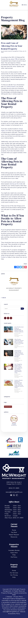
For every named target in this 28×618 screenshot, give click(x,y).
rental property (11, 86)
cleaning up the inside (15, 184)
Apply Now (14, 552)
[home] (14, 4)
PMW (14, 595)
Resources (14, 537)
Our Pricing (14, 575)
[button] (5, 318)
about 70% (14, 59)
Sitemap (9, 597)
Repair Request (14, 534)
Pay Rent (14, 532)
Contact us (4, 257)
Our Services (14, 573)
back (4, 298)
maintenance (8, 406)
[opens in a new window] (14, 446)
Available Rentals (14, 550)
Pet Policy (14, 557)
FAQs (14, 555)
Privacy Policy (18, 597)
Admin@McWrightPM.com (14, 492)
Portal (14, 530)
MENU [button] (25, 5)
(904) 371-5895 (14, 488)
